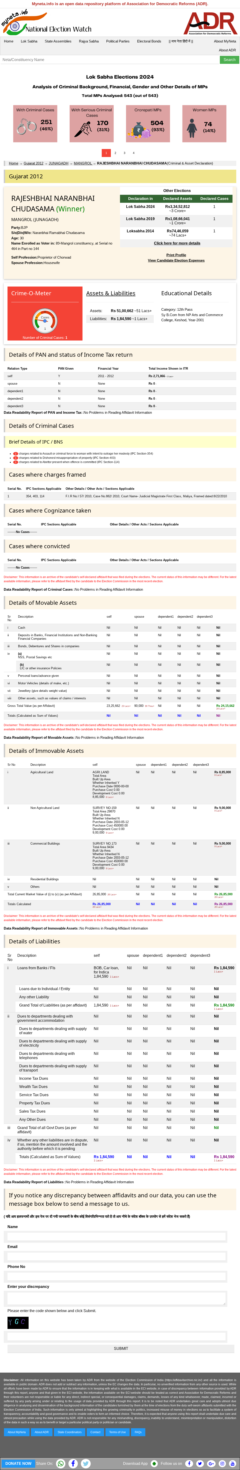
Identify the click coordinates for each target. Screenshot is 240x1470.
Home (8, 41)
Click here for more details (177, 243)
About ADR (227, 50)
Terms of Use (117, 1432)
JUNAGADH (58, 163)
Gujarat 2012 (33, 163)
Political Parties (118, 41)
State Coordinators (70, 1432)
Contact (95, 1432)
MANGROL (83, 163)
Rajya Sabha (89, 41)
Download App (135, 1464)
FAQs (138, 1432)
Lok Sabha (29, 41)
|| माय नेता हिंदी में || (181, 41)
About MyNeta (225, 41)
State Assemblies (58, 41)
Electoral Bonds (149, 41)
